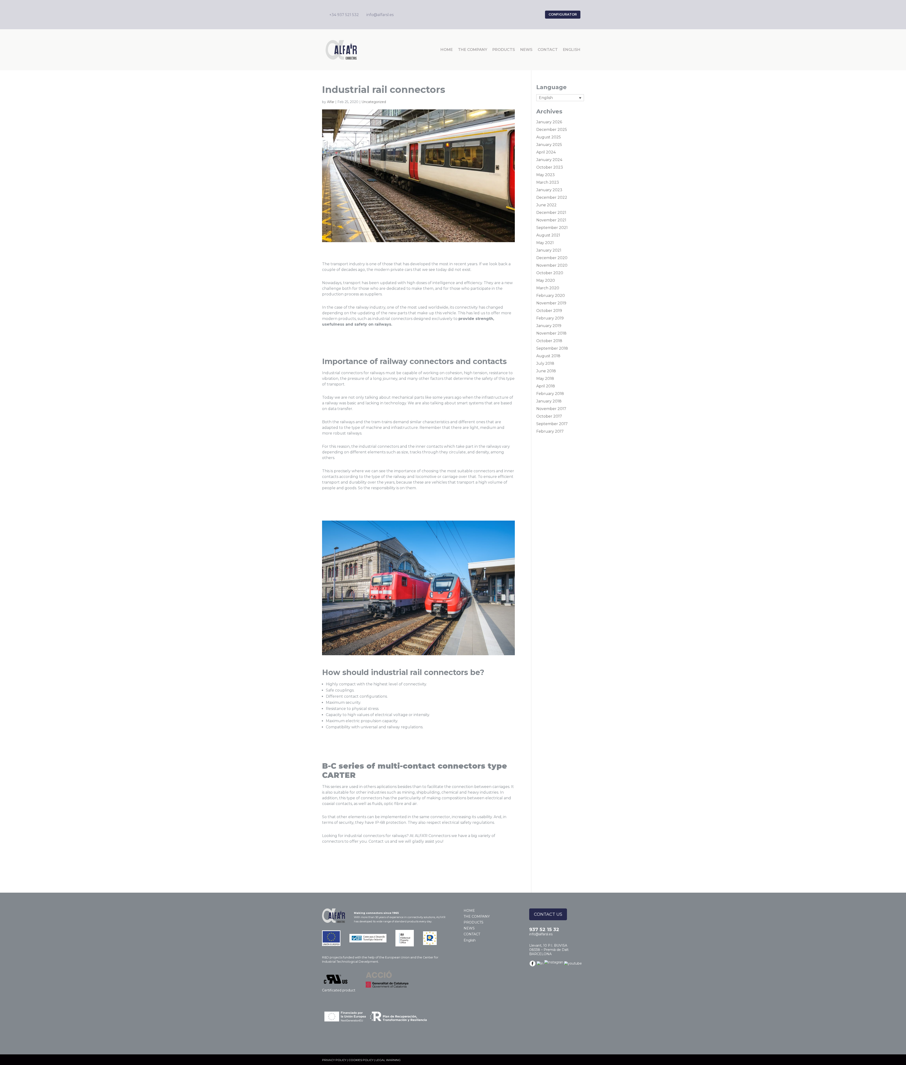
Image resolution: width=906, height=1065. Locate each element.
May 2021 (545, 242)
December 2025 (551, 129)
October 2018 (549, 341)
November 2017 (551, 408)
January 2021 (548, 250)
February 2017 (550, 431)
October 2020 (549, 273)
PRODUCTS (503, 49)
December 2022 (551, 197)
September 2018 (552, 348)
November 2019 (551, 303)
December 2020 (551, 258)
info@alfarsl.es (541, 934)
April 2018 (545, 386)
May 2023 (545, 175)
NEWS (526, 49)
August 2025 (548, 137)
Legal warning (388, 1060)
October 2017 (549, 416)
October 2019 (549, 310)
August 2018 (548, 356)
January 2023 (549, 190)
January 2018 (549, 401)
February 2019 (550, 318)
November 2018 (551, 333)
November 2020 (551, 265)
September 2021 (552, 227)
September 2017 (552, 424)
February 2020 (550, 295)
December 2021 (551, 212)
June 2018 (546, 371)
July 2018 (545, 363)
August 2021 (548, 235)
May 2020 (545, 280)
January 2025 (549, 144)
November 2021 (551, 220)
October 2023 (549, 167)
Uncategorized (373, 102)
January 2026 (549, 122)
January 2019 (548, 325)
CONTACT (548, 49)
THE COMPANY (472, 49)
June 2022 (546, 205)
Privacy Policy (334, 1060)
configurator (563, 14)
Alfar (330, 102)
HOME (446, 49)
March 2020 (547, 288)
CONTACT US (548, 914)
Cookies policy (360, 1060)
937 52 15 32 (544, 929)
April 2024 (546, 152)
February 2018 (550, 393)
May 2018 (545, 378)
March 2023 (547, 182)
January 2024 (549, 159)
